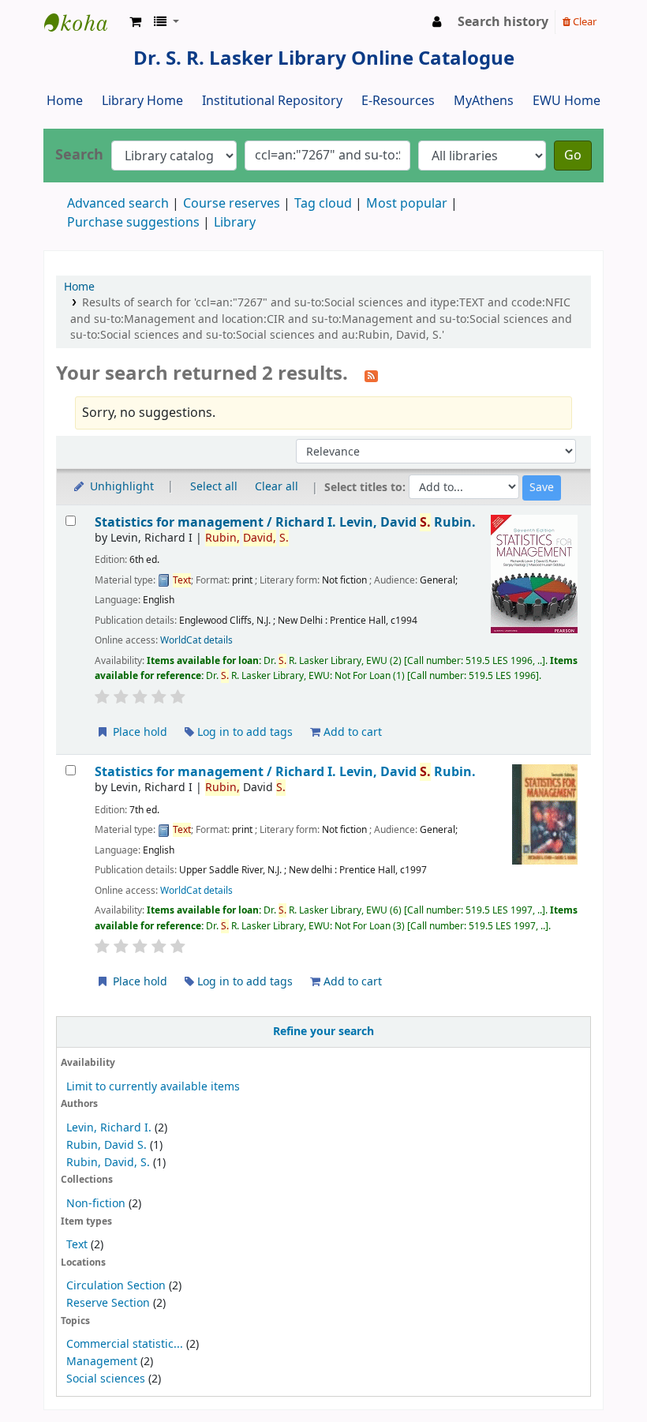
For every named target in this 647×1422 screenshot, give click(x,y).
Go (573, 155)
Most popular (406, 203)
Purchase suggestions (133, 222)
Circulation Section (116, 1286)
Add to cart (351, 732)
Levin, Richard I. (108, 1128)
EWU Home (566, 101)
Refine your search (323, 1031)
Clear (583, 21)
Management (101, 1361)
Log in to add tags (243, 732)
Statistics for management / (285, 522)
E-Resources (398, 101)
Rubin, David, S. (108, 1162)
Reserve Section (108, 1303)
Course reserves (231, 203)
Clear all (276, 486)
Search (79, 155)
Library (235, 222)
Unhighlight (120, 486)
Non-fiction (95, 1203)
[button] (135, 22)
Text (78, 1244)
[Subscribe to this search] (371, 375)
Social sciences (105, 1379)
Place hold (138, 732)
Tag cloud (323, 203)
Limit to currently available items (153, 1087)
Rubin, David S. (106, 1145)
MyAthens (484, 101)
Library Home (142, 101)
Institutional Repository (272, 101)
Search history (503, 22)
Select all (213, 486)
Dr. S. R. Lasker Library (83, 22)
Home (65, 101)
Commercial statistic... (124, 1344)
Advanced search (118, 203)
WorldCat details (196, 640)
